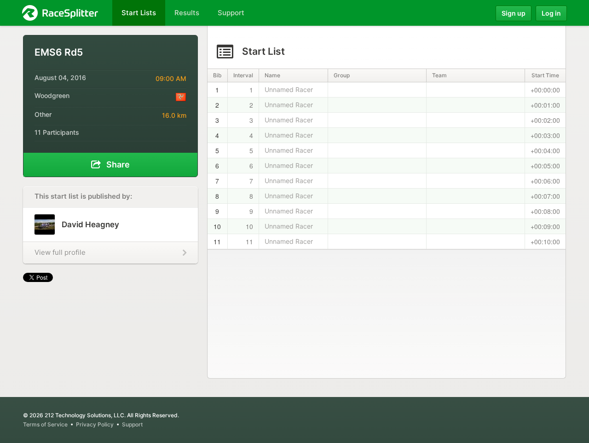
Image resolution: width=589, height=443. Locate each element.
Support (132, 424)
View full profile (60, 252)
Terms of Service (45, 424)
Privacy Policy (95, 424)
